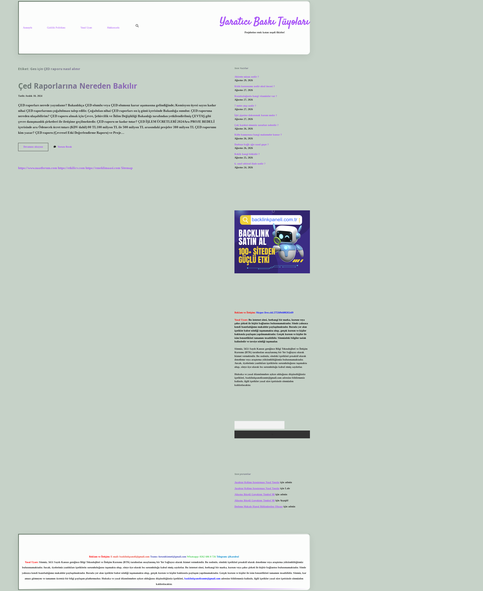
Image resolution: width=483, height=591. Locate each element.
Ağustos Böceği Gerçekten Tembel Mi (254, 494)
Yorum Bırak (65, 146)
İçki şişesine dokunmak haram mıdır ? (255, 115)
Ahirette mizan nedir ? (246, 76)
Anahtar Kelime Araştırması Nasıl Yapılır (256, 482)
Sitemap (127, 168)
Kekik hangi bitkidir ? (247, 154)
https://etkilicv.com (71, 168)
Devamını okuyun (35, 148)
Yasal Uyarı (86, 27)
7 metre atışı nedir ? (245, 105)
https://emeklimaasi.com (103, 168)
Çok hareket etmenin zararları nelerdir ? (256, 125)
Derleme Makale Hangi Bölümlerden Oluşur (258, 506)
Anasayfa (27, 27)
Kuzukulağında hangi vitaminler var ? (255, 96)
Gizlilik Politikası (56, 27)
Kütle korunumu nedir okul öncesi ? (254, 86)
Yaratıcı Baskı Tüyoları (264, 22)
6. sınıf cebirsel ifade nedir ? (249, 163)
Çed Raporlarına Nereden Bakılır (77, 86)
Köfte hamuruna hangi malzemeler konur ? (258, 134)
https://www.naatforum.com (37, 168)
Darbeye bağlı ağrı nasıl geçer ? (251, 144)
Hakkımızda (113, 27)
